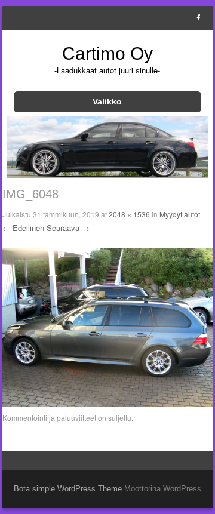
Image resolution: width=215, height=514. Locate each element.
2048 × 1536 (129, 214)
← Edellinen (23, 227)
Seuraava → (68, 227)
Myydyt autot (179, 214)
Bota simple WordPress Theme (68, 488)
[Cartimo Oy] (108, 174)
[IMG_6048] (107, 403)
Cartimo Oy (107, 53)
